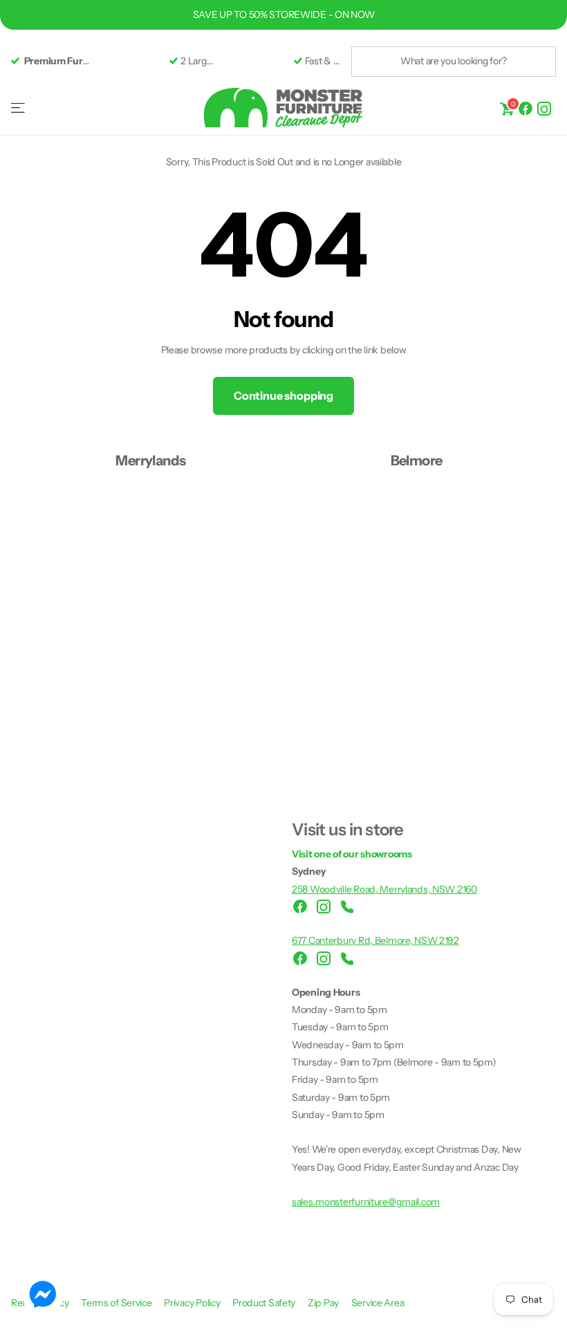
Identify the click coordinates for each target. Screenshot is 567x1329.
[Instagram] (544, 107)
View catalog (19, 107)
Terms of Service (117, 1303)
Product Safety (264, 1303)
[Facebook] (525, 107)
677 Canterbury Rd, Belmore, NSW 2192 (375, 940)
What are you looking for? (453, 61)
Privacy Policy (193, 1303)
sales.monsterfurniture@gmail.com (366, 1202)
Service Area (378, 1303)
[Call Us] (347, 906)
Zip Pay (324, 1303)
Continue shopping (283, 395)
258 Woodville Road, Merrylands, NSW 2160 (384, 889)
